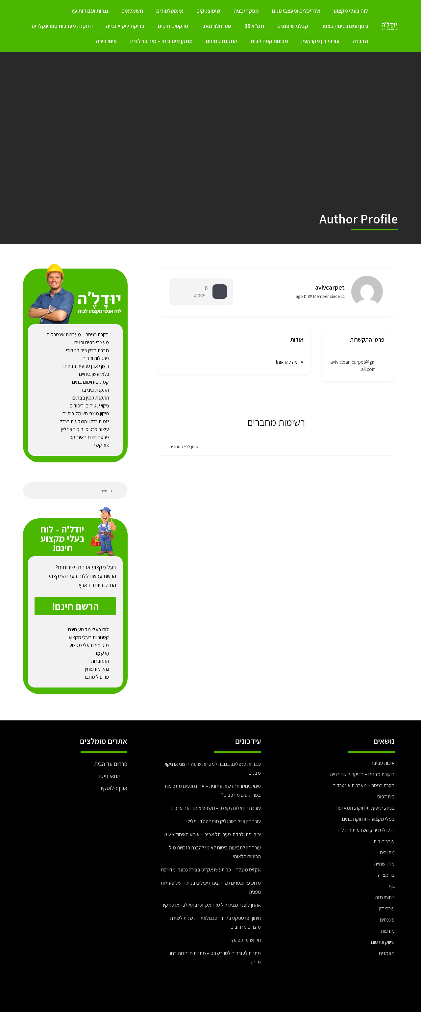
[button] (75, 606)
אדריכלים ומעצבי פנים (296, 10)
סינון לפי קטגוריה (183, 447)
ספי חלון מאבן (216, 26)
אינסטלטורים (169, 10)
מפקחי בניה (246, 10)
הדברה (360, 41)
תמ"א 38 (254, 26)
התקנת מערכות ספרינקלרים (62, 26)
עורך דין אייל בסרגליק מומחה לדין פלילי (223, 821)
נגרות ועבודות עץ (89, 10)
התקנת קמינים (221, 41)
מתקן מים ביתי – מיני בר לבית (161, 41)
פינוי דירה (106, 41)
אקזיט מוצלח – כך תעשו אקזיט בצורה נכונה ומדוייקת (211, 869)
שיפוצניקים (208, 10)
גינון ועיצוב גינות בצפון (344, 26)
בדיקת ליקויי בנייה (125, 26)
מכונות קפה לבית (269, 41)
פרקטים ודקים (173, 26)
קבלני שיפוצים (292, 26)
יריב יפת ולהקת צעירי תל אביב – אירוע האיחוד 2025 (212, 834)
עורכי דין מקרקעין (320, 41)
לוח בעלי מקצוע (351, 10)
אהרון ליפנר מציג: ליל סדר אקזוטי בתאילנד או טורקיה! (210, 904)
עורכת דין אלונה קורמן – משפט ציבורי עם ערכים (216, 808)
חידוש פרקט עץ (246, 940)
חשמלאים (132, 10)
